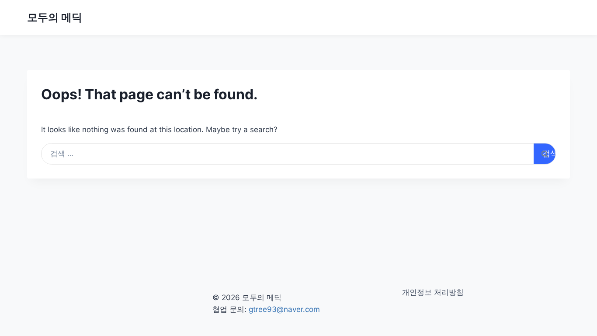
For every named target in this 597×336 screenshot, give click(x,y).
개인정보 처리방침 (433, 292)
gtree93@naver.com (284, 309)
